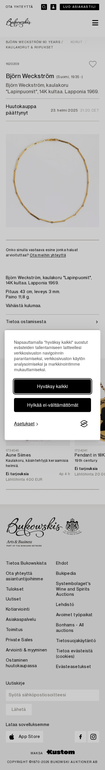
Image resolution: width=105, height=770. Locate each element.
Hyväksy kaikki (52, 386)
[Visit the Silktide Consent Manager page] (84, 424)
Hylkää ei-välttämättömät (52, 404)
